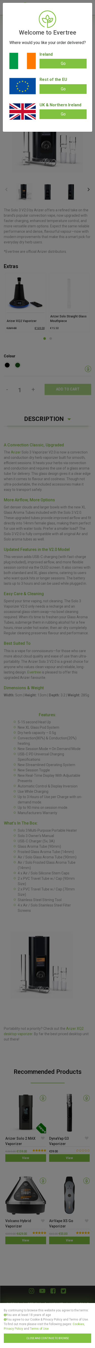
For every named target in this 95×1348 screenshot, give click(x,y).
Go (63, 63)
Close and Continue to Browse (47, 1338)
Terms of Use (39, 1328)
